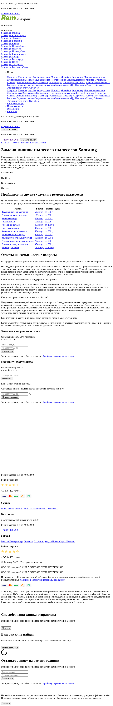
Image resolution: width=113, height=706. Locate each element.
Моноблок (66, 77)
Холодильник (43, 77)
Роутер (89, 85)
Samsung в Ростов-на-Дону (14, 67)
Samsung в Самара (10, 56)
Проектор (68, 82)
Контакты (12, 111)
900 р (49, 234)
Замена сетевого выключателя (17, 238)
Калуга (48, 541)
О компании (13, 109)
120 (39, 247)
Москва (5, 541)
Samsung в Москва (10, 33)
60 (39, 212)
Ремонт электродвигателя (14, 215)
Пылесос (105, 82)
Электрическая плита (18, 87)
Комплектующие (15, 103)
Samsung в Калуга (10, 43)
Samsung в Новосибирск (13, 46)
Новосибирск (59, 541)
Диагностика (8, 221)
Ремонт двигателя (11, 225)
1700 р (49, 225)
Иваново (70, 541)
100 (39, 215)
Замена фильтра (9, 218)
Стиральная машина (44, 85)
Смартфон (12, 77)
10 (39, 221)
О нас (4, 508)
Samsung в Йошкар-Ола (13, 51)
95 (39, 244)
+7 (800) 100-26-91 (10, 13)
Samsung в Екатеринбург (13, 35)
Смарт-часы (79, 82)
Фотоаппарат (55, 82)
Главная (5, 142)
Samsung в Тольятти (11, 38)
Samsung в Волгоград (12, 59)
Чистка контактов (10, 228)
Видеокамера (29, 80)
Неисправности (15, 106)
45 (39, 218)
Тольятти (28, 541)
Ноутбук (32, 77)
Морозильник (62, 85)
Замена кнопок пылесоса (33, 142)
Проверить (7, 378)
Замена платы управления (15, 212)
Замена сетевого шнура (13, 234)
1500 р (49, 247)
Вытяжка (11, 85)
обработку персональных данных (58, 356)
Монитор (55, 77)
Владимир (39, 541)
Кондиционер (43, 80)
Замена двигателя (10, 247)
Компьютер (77, 77)
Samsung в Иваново (11, 48)
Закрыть (6, 703)
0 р (48, 221)
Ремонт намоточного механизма (18, 241)
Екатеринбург (16, 541)
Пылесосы (15, 142)
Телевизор (43, 82)
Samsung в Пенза (9, 62)
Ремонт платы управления (15, 244)
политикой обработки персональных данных (42, 580)
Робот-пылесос (93, 82)
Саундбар (34, 87)
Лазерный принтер (84, 80)
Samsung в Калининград (13, 54)
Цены (44, 508)
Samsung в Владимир (11, 40)
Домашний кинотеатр (27, 82)
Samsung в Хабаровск (12, 64)
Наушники (80, 85)
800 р (49, 244)
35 (39, 228)
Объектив (99, 85)
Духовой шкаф (14, 80)
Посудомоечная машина (63, 80)
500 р (49, 212)
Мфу (72, 85)
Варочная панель (25, 85)
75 (39, 241)
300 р (49, 218)
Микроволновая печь (94, 77)
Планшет (22, 77)
